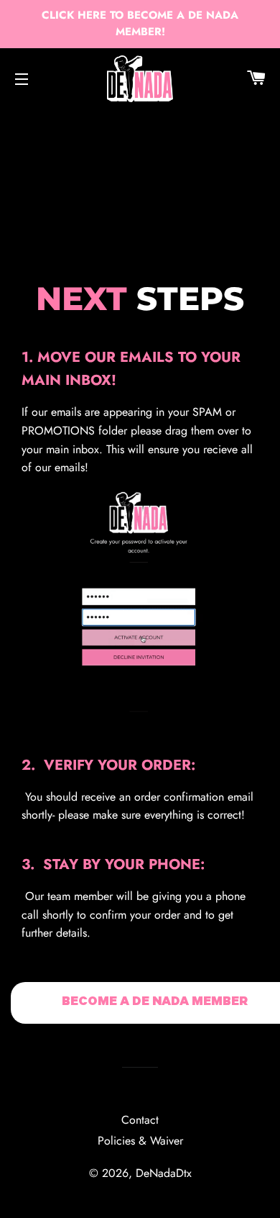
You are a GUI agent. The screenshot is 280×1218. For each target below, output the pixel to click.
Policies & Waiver (140, 1140)
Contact (140, 1120)
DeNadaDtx (164, 1173)
